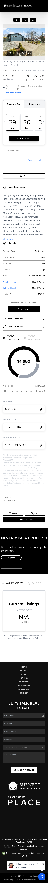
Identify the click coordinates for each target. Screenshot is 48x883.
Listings (24, 671)
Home (24, 667)
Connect (24, 693)
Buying (24, 674)
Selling (24, 678)
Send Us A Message (24, 770)
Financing (24, 682)
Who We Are (24, 689)
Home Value (24, 686)
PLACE (29, 842)
